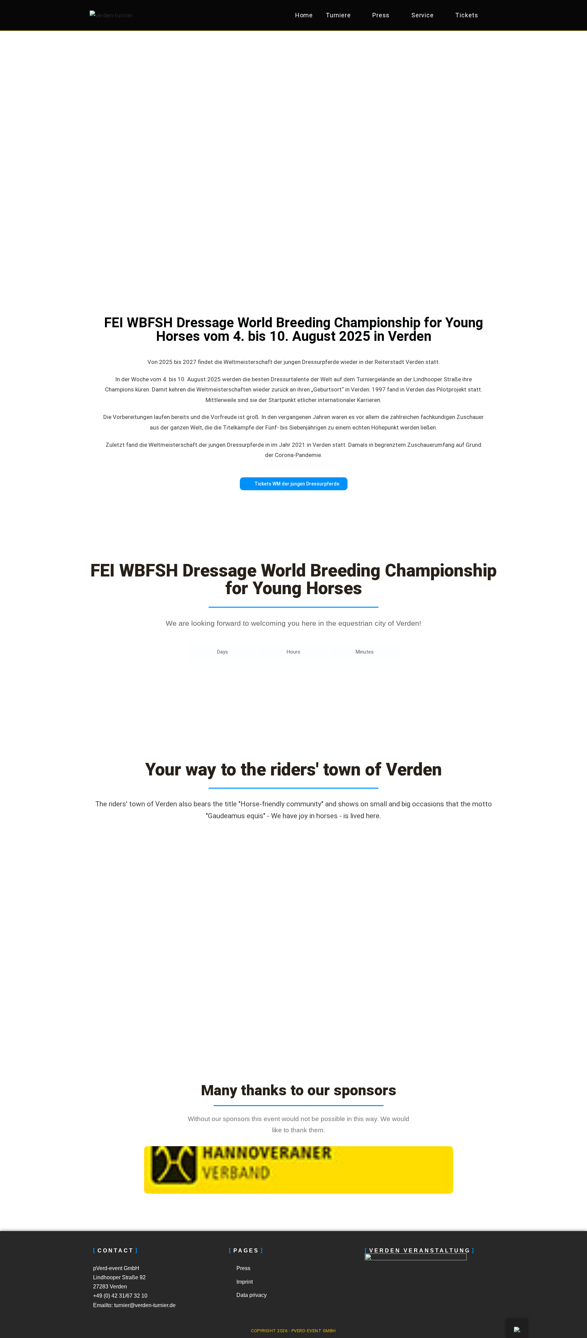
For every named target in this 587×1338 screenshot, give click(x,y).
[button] (123, 1169)
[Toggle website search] (493, 15)
